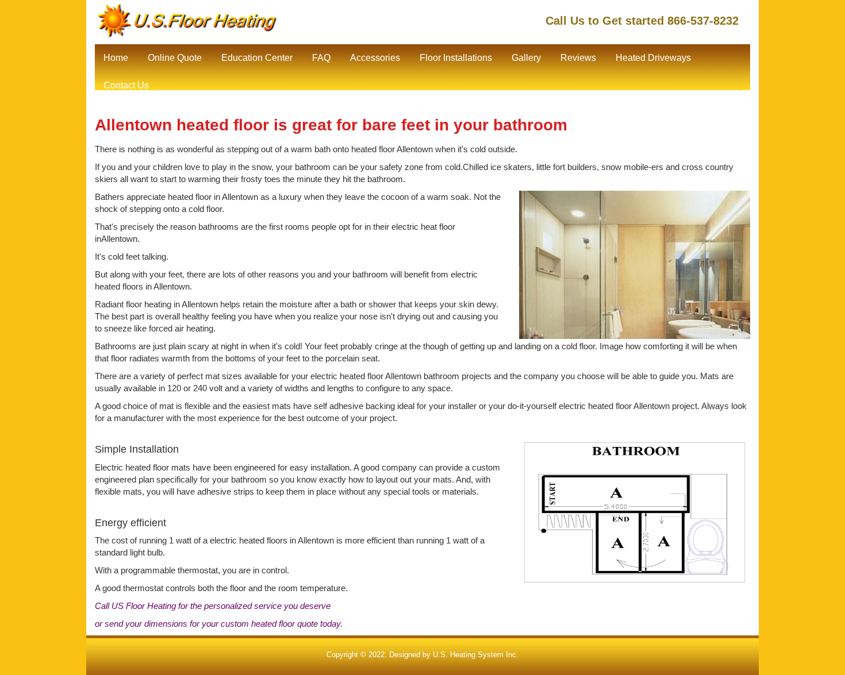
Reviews (578, 58)
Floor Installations (456, 58)
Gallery (526, 58)
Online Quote (175, 58)
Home (115, 58)
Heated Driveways (653, 58)
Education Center (257, 58)
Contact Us (126, 85)
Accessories (375, 58)
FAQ (321, 58)
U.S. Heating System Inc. (475, 654)
